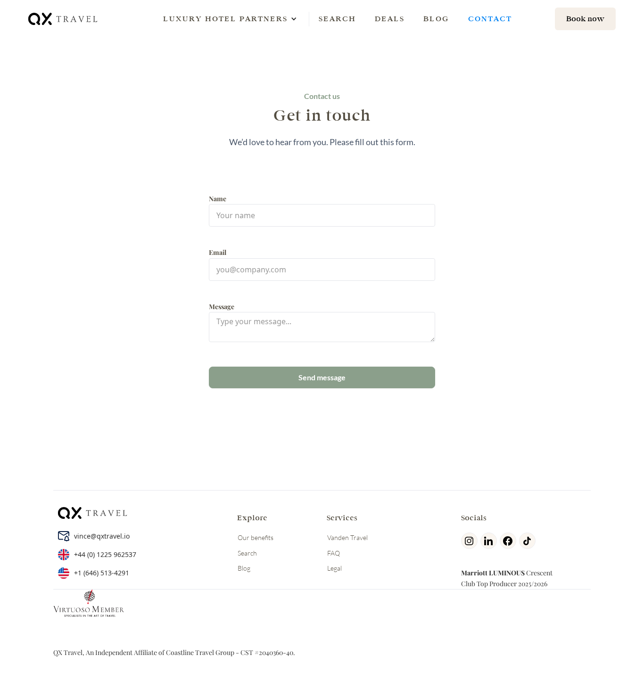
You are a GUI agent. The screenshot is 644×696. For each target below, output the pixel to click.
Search (337, 18)
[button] (225, 18)
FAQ (333, 553)
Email (217, 252)
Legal (334, 568)
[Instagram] (470, 540)
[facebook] (509, 540)
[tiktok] (528, 540)
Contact (490, 18)
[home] (63, 19)
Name (217, 198)
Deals (390, 18)
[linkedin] (490, 540)
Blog (436, 18)
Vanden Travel (347, 537)
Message (221, 306)
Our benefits (255, 537)
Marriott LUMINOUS (493, 572)
